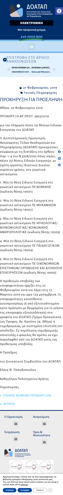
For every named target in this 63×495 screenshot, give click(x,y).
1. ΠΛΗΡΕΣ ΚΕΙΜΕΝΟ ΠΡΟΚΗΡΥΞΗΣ (25, 395)
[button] (59, 11)
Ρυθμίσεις (40, 490)
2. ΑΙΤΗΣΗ (7, 404)
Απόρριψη (25, 490)
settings (24, 485)
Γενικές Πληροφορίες (40, 92)
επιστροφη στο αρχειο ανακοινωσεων (27, 59)
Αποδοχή (9, 490)
